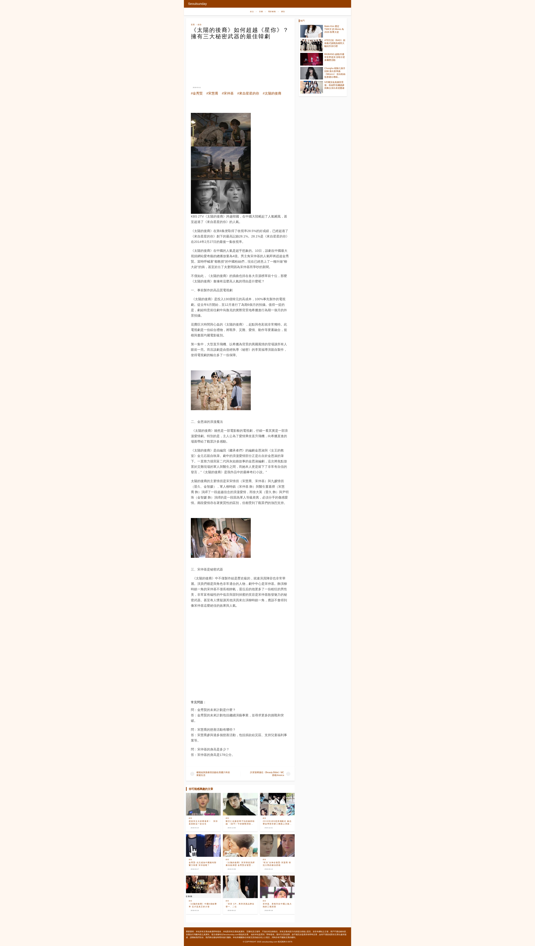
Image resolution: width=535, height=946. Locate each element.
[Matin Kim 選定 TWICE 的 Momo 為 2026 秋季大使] (311, 31)
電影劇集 (272, 12)
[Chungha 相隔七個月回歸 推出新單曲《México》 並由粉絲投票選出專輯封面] (311, 73)
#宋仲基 (228, 93)
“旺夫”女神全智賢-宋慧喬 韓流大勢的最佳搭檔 (277, 863)
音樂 (261, 12)
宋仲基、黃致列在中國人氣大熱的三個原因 (277, 905)
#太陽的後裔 (272, 93)
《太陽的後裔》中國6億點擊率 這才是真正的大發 (203, 905)
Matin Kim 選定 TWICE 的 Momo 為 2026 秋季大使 (334, 29)
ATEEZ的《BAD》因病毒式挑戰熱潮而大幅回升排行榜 (334, 43)
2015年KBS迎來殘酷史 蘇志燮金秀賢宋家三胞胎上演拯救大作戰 (277, 822)
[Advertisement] (240, 60)
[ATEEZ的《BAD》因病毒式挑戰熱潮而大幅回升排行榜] (311, 45)
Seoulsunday (197, 4)
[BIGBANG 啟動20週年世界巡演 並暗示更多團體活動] (311, 59)
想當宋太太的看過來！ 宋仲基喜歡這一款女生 (203, 822)
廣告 (283, 12)
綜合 (252, 12)
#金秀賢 (197, 93)
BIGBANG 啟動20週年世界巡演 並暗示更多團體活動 (334, 57)
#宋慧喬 (212, 93)
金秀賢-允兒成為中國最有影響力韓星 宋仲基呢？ (203, 863)
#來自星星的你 (248, 93)
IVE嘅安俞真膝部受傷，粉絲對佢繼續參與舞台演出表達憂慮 (334, 85)
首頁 (193, 24)
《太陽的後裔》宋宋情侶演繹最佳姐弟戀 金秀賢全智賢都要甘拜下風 (240, 864)
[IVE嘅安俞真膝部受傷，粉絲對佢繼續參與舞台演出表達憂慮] (311, 87)
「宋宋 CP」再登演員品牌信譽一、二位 (240, 905)
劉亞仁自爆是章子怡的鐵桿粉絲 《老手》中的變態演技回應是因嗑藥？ (240, 822)
